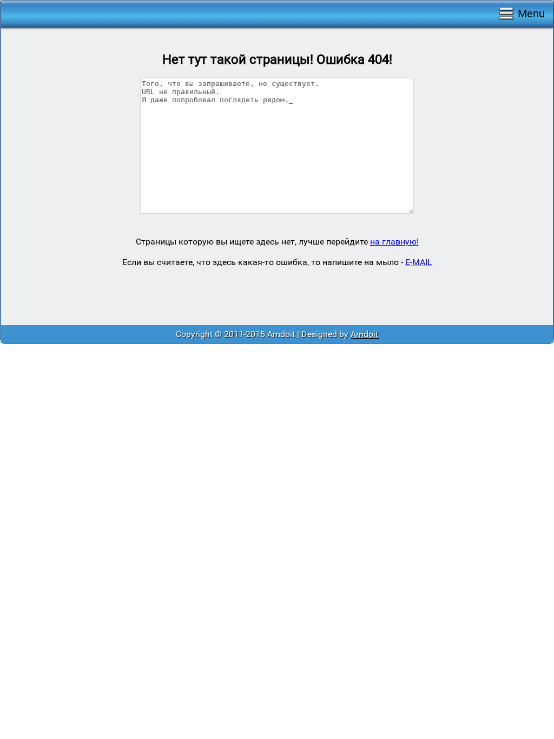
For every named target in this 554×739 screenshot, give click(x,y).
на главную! (394, 241)
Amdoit (364, 334)
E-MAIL (418, 262)
